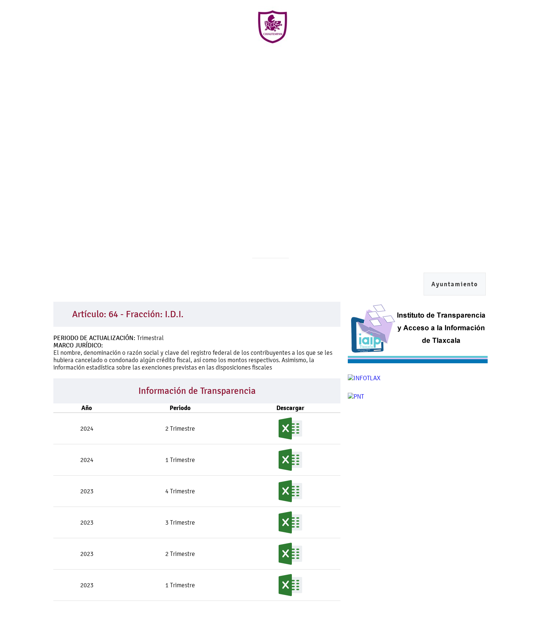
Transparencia (387, 62)
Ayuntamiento (454, 284)
